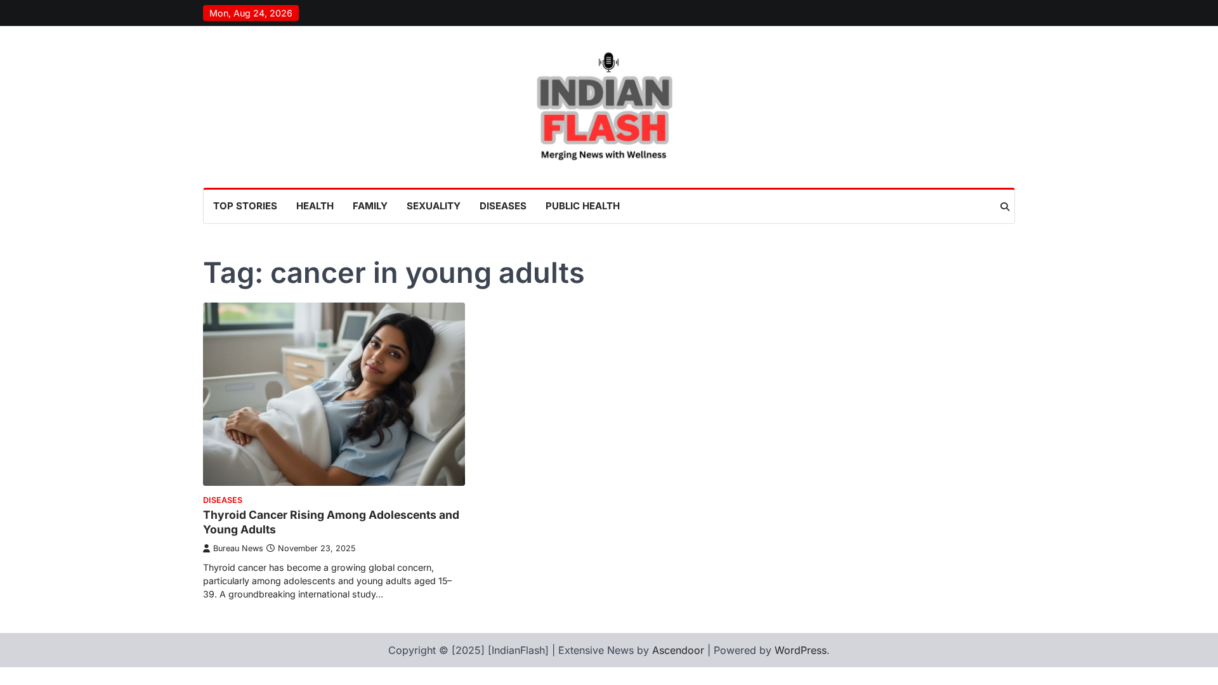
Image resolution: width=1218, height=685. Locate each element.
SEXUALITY (434, 206)
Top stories (245, 206)
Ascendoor (678, 650)
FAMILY (370, 206)
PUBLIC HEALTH (583, 206)
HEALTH (315, 206)
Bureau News (238, 548)
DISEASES (503, 206)
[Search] (1004, 206)
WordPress (801, 650)
